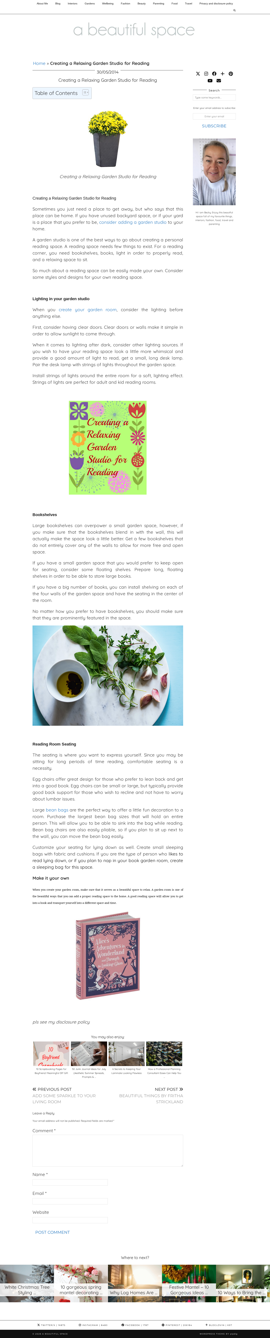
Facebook (137, 1325)
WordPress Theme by (218, 1334)
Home (39, 63)
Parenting (158, 3)
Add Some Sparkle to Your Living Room (64, 1095)
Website (41, 1212)
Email (39, 1193)
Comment (44, 1130)
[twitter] (198, 73)
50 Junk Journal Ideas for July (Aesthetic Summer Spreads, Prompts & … (89, 1073)
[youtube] (210, 80)
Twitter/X (52, 1325)
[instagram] (206, 73)
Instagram (94, 1325)
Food (175, 3)
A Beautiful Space (55, 1334)
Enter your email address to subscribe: (214, 107)
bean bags (57, 810)
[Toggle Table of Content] (84, 92)
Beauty (142, 3)
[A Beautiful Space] (135, 22)
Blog (57, 3)
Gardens (90, 3)
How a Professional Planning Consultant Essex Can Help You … (164, 1073)
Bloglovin (220, 1325)
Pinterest (178, 1325)
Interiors (72, 3)
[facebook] (214, 73)
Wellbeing (108, 3)
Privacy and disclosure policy (216, 3)
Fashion (125, 3)
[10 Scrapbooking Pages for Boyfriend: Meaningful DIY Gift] (51, 1053)
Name (40, 1174)
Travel (188, 3)
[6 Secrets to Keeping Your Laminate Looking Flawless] (127, 1053)
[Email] (219, 80)
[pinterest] (231, 73)
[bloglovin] (223, 73)
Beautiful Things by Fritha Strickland (151, 1095)
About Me (42, 3)
